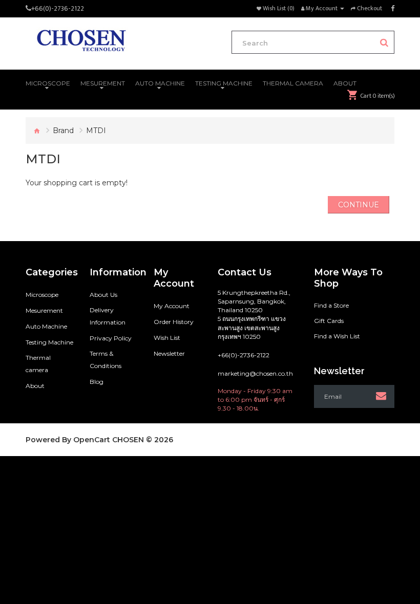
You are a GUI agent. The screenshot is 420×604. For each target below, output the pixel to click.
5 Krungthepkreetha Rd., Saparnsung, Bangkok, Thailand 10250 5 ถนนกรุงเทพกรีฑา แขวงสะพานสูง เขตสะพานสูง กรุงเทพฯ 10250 (254, 314)
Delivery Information (107, 316)
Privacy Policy (111, 338)
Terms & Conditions (105, 360)
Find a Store (331, 305)
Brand (63, 130)
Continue (358, 204)
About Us (103, 294)
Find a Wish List (337, 336)
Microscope (42, 294)
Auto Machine (46, 326)
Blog (96, 381)
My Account (172, 306)
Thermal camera (38, 364)
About (35, 386)
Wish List (167, 337)
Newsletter (169, 353)
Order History (174, 322)
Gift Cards (329, 321)
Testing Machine (49, 342)
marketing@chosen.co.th (255, 373)
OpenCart (91, 439)
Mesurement (44, 310)
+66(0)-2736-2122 (57, 8)
